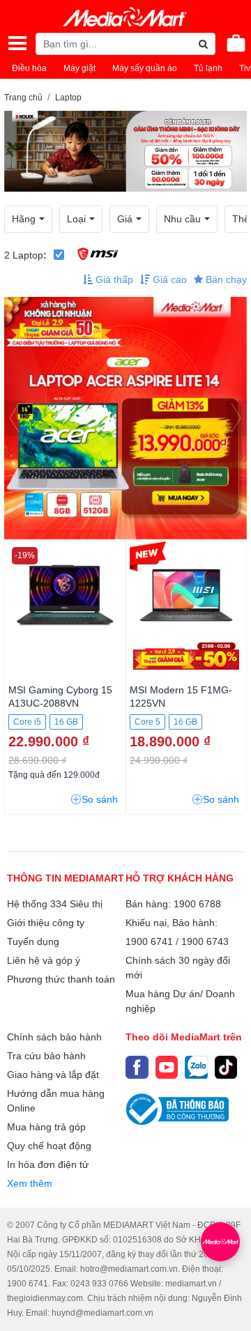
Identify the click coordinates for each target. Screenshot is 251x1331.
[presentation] (14, 418)
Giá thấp (113, 279)
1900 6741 (149, 941)
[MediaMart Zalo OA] (196, 1067)
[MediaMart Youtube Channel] (166, 1067)
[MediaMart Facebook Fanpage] (137, 1067)
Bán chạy (225, 279)
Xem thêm (29, 1183)
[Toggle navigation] (17, 43)
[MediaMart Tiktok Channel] (226, 1067)
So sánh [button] (100, 799)
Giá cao (168, 279)
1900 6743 (205, 941)
